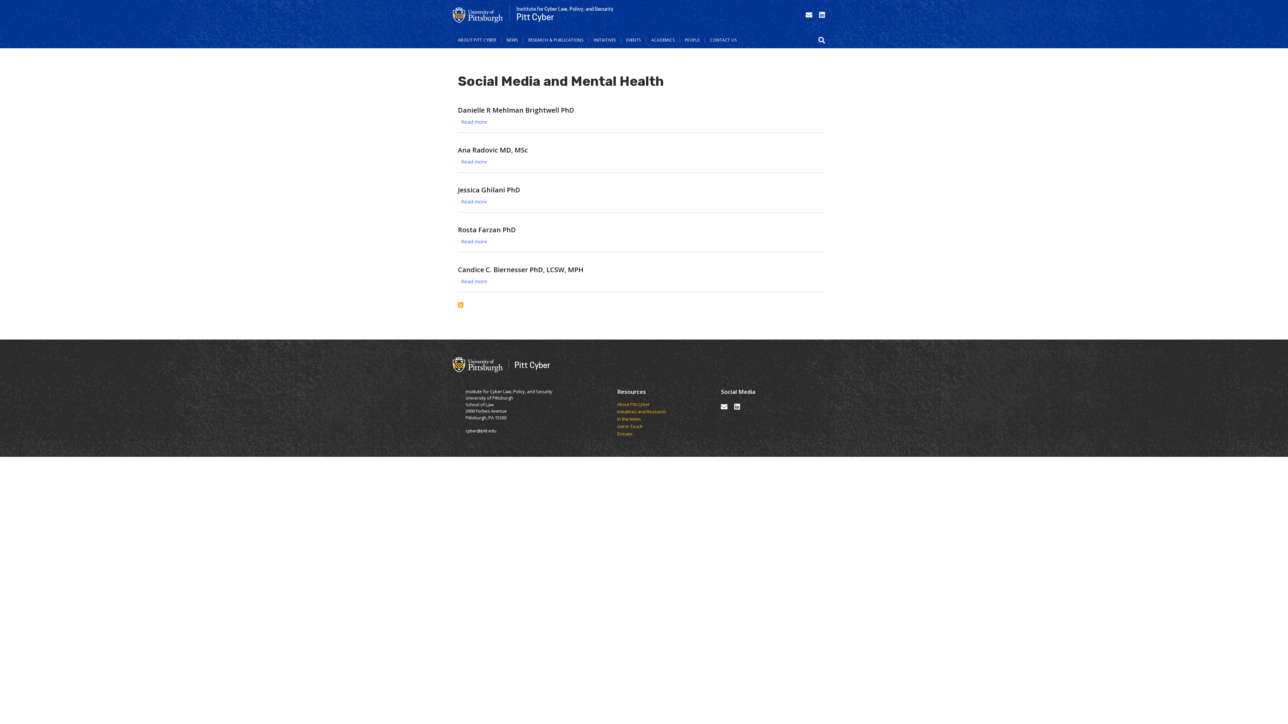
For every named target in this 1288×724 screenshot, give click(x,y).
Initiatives (605, 40)
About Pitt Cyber (477, 40)
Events (633, 40)
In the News (629, 419)
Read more (474, 121)
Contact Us (723, 40)
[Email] (809, 14)
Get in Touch (630, 426)
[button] (821, 40)
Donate (624, 434)
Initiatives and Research (642, 412)
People (692, 40)
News (512, 40)
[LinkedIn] (822, 14)
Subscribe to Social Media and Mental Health (460, 305)
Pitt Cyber (532, 364)
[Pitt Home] (478, 14)
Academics (663, 40)
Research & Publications (556, 40)
